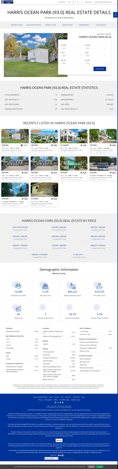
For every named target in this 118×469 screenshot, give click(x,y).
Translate (71, 458)
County (57, 397)
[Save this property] (26, 131)
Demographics (84, 25)
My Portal (89, 2)
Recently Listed (50, 25)
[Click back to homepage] (6, 2)
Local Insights (101, 25)
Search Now (100, 69)
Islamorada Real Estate (40, 397)
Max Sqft (87, 60)
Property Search (17, 25)
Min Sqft (63, 60)
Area (83, 397)
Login (96, 2)
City (62, 397)
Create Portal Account (105, 2)
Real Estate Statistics (34, 25)
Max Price (87, 45)
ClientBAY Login (64, 400)
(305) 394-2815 (62, 2)
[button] (115, 15)
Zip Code (68, 397)
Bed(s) (63, 52)
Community (76, 397)
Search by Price (67, 25)
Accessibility (48, 400)
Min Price (63, 45)
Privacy (40, 400)
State (50, 397)
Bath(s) (87, 52)
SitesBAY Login (75, 400)
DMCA (56, 400)
